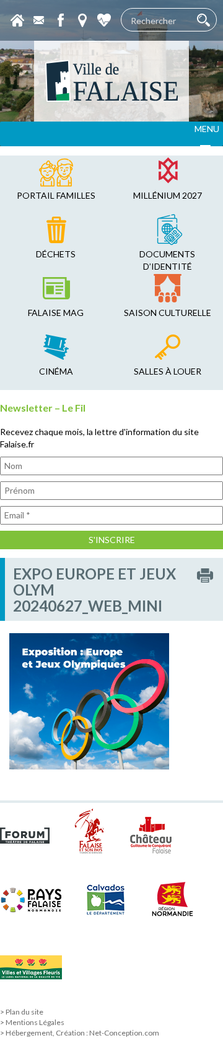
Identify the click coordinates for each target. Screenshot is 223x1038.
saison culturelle (167, 312)
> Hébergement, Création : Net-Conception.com (79, 1032)
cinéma (56, 371)
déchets (56, 254)
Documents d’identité (167, 260)
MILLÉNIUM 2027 (167, 195)
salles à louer (167, 371)
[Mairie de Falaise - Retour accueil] (111, 81)
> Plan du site (21, 1011)
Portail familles (56, 195)
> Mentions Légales (32, 1022)
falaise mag (56, 312)
